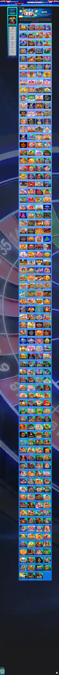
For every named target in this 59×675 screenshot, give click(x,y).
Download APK (32, 0)
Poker (29, 4)
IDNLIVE (22, 4)
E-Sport (16, 4)
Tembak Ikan (43, 4)
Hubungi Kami (42, 0)
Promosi (50, 4)
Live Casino (35, 4)
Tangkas (39, 4)
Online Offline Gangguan (12, 56)
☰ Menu (2, 668)
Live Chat (37, 0)
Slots (19, 4)
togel (32, 4)
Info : (8, 5)
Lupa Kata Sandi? (47, 0)
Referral (46, 4)
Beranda (8, 4)
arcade (25, 4)
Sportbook (12, 4)
